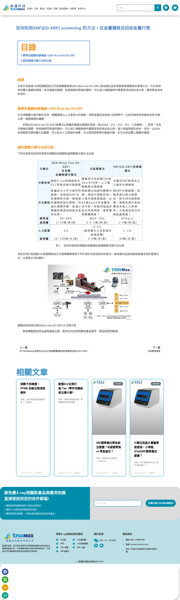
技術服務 (63, 8)
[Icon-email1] (5, 595)
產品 (42, 8)
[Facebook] (166, 7)
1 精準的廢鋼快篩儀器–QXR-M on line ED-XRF (48, 55)
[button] (0, 565)
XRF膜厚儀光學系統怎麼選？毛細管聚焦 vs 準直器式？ (108, 447)
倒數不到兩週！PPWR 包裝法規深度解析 (32, 388)
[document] (90, 582)
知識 (49, 8)
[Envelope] (175, 7)
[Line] (5, 579)
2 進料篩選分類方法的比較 (36, 60)
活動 (55, 8)
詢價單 (73, 8)
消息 (36, 8)
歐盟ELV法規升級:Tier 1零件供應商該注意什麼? (70, 388)
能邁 (29, 8)
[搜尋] (157, 8)
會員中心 (82, 8)
